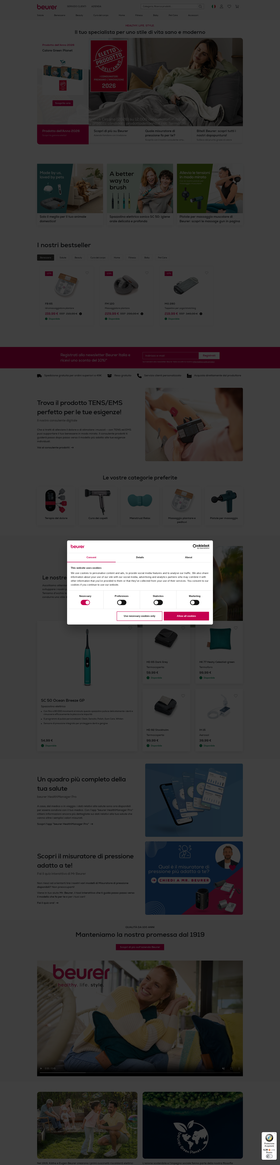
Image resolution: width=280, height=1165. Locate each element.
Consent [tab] (91, 557)
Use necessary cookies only (139, 616)
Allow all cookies (186, 616)
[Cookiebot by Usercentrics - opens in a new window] (195, 546)
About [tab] (188, 557)
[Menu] (275, 1134)
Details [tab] (140, 557)
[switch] (121, 602)
